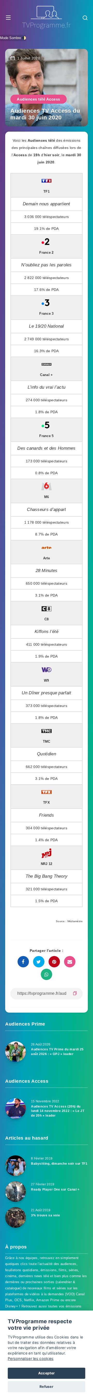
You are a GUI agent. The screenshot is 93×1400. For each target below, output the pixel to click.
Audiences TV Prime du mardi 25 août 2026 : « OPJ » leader (57, 1052)
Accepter (46, 1373)
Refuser (46, 1386)
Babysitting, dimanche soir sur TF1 (59, 1163)
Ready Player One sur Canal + (55, 1189)
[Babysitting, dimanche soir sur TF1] (15, 1165)
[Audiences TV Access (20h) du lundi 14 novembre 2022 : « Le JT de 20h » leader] (15, 1108)
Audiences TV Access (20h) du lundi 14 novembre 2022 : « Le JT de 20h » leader (57, 1111)
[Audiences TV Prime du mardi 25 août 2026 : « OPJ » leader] (15, 1051)
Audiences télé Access (38, 99)
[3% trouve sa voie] (15, 1217)
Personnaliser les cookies (31, 1358)
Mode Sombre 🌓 (13, 38)
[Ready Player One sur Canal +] (15, 1191)
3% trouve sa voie (45, 1215)
